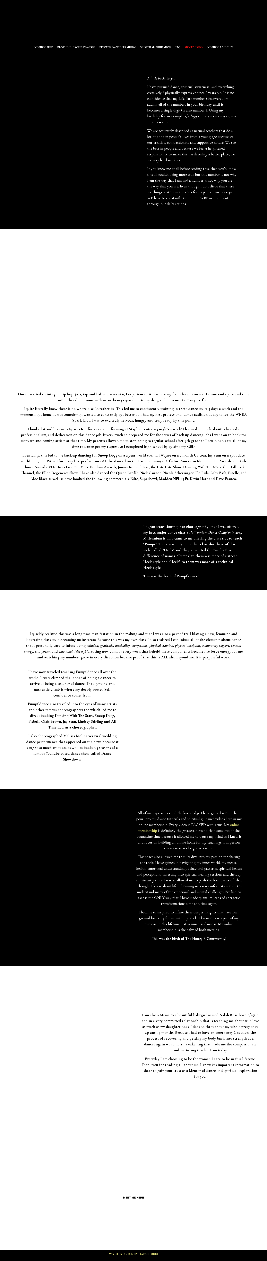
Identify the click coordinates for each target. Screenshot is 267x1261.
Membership (43, 47)
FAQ (177, 47)
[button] (133, 1197)
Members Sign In (220, 47)
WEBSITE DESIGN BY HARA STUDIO (133, 1254)
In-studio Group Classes (76, 47)
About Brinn (193, 47)
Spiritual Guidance (155, 47)
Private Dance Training (117, 47)
